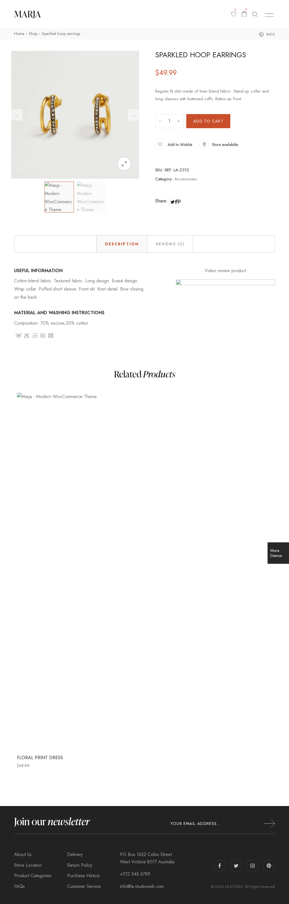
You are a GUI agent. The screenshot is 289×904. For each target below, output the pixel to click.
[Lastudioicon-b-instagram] (252, 866)
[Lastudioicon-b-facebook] (219, 866)
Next (133, 115)
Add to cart (208, 121)
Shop (33, 33)
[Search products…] (255, 14)
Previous (17, 115)
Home (19, 33)
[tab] (122, 244)
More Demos (276, 553)
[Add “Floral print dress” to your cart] (163, 571)
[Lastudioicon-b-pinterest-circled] (269, 866)
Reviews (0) (170, 244)
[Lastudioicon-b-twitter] (236, 866)
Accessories (185, 179)
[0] (233, 14)
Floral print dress (40, 757)
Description (122, 244)
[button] (267, 34)
